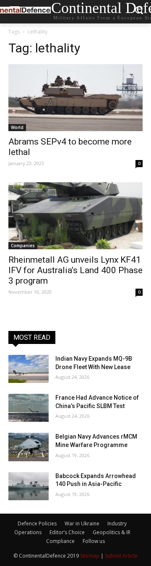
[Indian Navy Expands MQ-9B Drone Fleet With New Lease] (28, 369)
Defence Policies (37, 523)
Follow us (94, 541)
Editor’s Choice (67, 532)
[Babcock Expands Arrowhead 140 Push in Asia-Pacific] (28, 486)
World (17, 127)
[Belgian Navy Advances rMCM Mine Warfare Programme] (28, 447)
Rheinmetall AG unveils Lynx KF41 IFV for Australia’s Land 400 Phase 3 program (75, 270)
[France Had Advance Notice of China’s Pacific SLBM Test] (28, 408)
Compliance (60, 541)
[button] (138, 11)
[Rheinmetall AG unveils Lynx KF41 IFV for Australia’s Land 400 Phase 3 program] (75, 215)
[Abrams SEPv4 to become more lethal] (75, 97)
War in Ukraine (82, 523)
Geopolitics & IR (111, 532)
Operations (28, 532)
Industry (117, 523)
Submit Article (121, 555)
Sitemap (89, 555)
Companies (23, 245)
